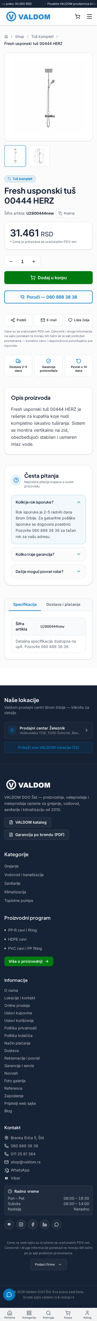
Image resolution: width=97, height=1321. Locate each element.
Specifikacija (25, 604)
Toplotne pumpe (18, 900)
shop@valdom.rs (25, 1162)
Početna (9, 1317)
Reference (13, 1088)
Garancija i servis (19, 1065)
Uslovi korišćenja (19, 1020)
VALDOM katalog (31, 822)
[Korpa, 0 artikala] (77, 16)
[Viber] (9, 1224)
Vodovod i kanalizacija (24, 874)
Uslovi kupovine (18, 1013)
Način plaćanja (17, 1043)
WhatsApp (20, 1170)
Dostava (11, 1050)
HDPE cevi (17, 939)
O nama (11, 990)
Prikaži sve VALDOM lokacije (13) (48, 747)
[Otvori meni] (89, 16)
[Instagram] (21, 1224)
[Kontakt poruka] (56, 1224)
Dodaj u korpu (52, 277)
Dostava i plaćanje (63, 604)
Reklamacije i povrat (22, 1058)
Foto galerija (15, 1080)
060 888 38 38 (24, 1145)
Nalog (87, 1317)
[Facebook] (33, 1224)
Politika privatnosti (20, 1028)
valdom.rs (49, 1297)
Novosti (11, 1073)
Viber (15, 1178)
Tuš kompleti (22, 179)
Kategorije (29, 1317)
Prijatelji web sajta (20, 1103)
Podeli (21, 320)
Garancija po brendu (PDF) (39, 834)
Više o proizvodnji (26, 961)
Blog (8, 1110)
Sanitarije (12, 883)
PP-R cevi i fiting (22, 930)
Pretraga (48, 1317)
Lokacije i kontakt (19, 998)
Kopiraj (69, 213)
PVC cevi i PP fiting (25, 948)
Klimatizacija (15, 892)
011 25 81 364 (23, 1154)
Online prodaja (17, 1005)
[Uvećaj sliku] (48, 97)
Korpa (68, 1317)
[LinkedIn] (45, 1224)
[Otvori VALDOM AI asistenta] (9, 1295)
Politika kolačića (18, 1035)
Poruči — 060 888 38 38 (52, 297)
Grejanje (11, 866)
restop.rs (67, 1297)
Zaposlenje (13, 1095)
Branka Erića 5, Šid (27, 1137)
